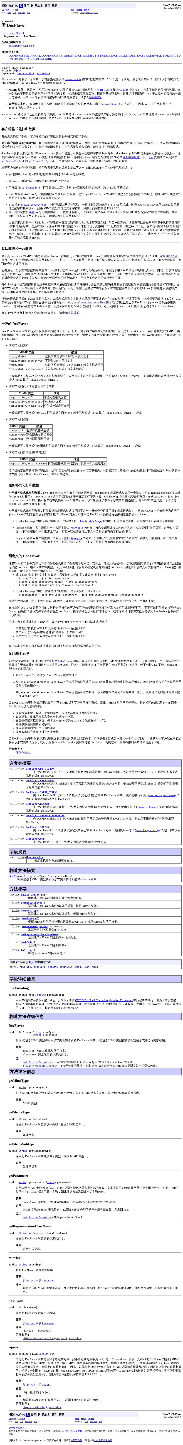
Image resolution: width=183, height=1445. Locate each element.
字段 (14, 13)
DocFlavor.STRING (20, 58)
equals (25, 894)
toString (26, 950)
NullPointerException (37, 1062)
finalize (25, 966)
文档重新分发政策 (103, 1440)
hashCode (26, 942)
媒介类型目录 (131, 157)
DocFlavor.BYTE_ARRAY (24, 55)
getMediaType (29, 910)
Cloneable (28, 45)
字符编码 (95, 97)
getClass (39, 966)
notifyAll (66, 966)
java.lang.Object (12, 33)
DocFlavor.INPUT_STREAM (92, 55)
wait (78, 966)
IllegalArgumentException (40, 1066)
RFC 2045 (106, 89)
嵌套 (9, 13)
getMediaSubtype (31, 902)
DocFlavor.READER (123, 55)
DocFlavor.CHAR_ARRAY (58, 55)
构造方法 (21, 13)
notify (52, 966)
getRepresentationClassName (39, 934)
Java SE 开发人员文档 (71, 1431)
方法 (28, 13)
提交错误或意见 (17, 1428)
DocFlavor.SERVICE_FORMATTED (159, 55)
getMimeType (29, 918)
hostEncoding (35, 857)
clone (13, 966)
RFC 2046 (122, 89)
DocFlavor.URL (42, 58)
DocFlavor (15, 876)
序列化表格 (23, 752)
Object (17, 70)
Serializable (15, 45)
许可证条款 (76, 1440)
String (22, 857)
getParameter (29, 926)
